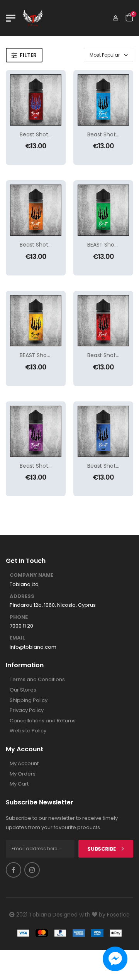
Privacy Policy (27, 710)
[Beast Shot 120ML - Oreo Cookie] (103, 100)
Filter (28, 55)
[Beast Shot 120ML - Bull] (35, 100)
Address (22, 596)
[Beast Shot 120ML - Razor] (35, 431)
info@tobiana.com (33, 647)
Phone (19, 617)
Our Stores (23, 690)
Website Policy (28, 731)
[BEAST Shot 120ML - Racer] (35, 320)
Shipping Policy (28, 700)
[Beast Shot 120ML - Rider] (103, 431)
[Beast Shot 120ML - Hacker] (35, 210)
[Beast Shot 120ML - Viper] (103, 320)
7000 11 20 (21, 626)
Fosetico (118, 914)
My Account (24, 763)
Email (17, 638)
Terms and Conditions (37, 680)
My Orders (23, 774)
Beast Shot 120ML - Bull (49, 134)
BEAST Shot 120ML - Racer (53, 355)
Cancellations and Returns (43, 721)
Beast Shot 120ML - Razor (52, 466)
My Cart (19, 784)
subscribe (101, 849)
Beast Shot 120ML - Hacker (54, 244)
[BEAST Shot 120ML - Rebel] (103, 210)
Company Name (31, 575)
